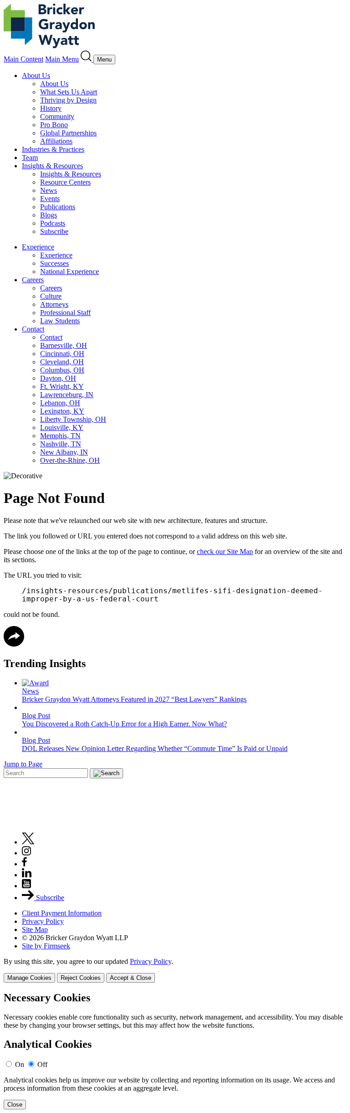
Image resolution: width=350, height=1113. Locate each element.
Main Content (23, 59)
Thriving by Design (68, 100)
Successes (54, 263)
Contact (33, 329)
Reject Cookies (81, 977)
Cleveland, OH (62, 362)
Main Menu (62, 59)
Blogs (48, 215)
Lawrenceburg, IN (66, 395)
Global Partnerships (68, 133)
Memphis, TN (60, 436)
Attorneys (54, 304)
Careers (33, 280)
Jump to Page (23, 764)
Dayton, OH (58, 378)
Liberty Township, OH (73, 419)
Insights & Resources (52, 166)
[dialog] (175, 970)
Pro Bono (54, 125)
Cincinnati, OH (62, 353)
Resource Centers (65, 182)
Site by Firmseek (46, 946)
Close (14, 1104)
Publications (57, 207)
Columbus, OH (62, 370)
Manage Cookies (29, 977)
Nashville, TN (60, 444)
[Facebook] (24, 864)
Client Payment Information (62, 913)
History (51, 108)
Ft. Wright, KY (62, 386)
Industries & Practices (53, 149)
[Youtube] (26, 886)
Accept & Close (130, 977)
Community (57, 116)
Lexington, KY (62, 411)
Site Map (35, 929)
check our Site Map (225, 551)
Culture (51, 296)
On (19, 1064)
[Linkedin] (26, 875)
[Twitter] (28, 842)
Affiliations (56, 141)
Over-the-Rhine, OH (70, 460)
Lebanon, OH (60, 403)
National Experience (69, 271)
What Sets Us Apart (68, 92)
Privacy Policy (43, 921)
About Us (36, 75)
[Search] (87, 59)
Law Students (60, 321)
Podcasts (52, 223)
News (48, 190)
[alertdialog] (175, 1051)
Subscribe (54, 231)
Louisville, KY (61, 427)
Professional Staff (65, 312)
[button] (14, 644)
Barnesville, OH (63, 345)
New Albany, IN (64, 452)
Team (30, 157)
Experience (38, 247)
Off (42, 1064)
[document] (175, 1051)
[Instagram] (27, 853)
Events (50, 198)
